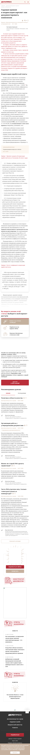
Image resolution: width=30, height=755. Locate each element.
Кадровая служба (15, 722)
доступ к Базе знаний (15, 382)
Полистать (15, 571)
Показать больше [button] (15, 541)
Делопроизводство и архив (12, 5)
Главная (3, 5)
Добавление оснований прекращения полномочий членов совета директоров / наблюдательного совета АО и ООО (14, 662)
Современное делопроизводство (11, 430)
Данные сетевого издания (15, 738)
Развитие (15, 727)
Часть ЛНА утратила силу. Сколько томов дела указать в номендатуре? (13, 491)
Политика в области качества (12, 398)
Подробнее (21, 749)
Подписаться (15, 735)
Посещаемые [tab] (22, 393)
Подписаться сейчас (15, 567)
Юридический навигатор (15, 724)
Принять (15, 752)
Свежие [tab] (8, 393)
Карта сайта (15, 740)
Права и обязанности (6, 7)
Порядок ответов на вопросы (15, 743)
